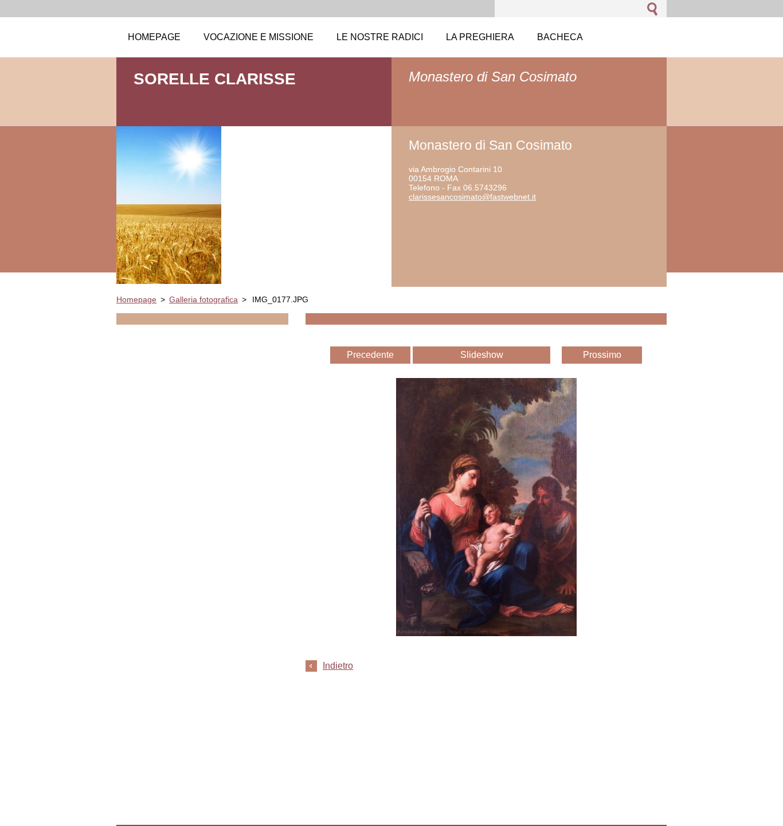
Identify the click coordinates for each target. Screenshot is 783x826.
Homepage (136, 299)
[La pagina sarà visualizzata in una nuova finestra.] (486, 633)
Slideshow (481, 355)
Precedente (370, 355)
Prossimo (602, 355)
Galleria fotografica (203, 299)
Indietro (338, 666)
